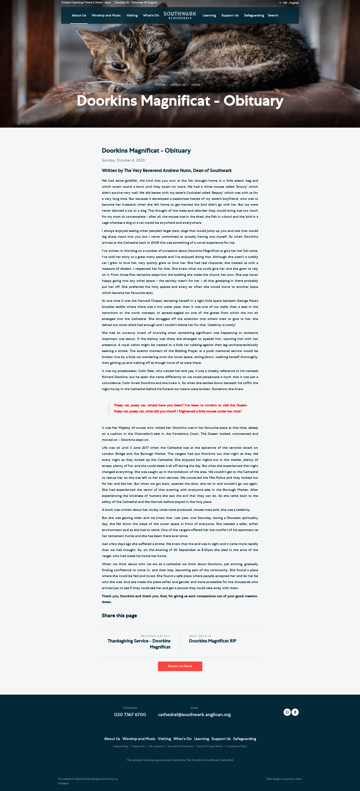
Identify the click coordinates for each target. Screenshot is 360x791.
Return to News (180, 666)
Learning (209, 15)
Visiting (132, 15)
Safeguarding (254, 15)
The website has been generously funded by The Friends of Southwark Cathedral (180, 760)
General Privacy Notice (210, 746)
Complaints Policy (237, 746)
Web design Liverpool (278, 779)
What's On (151, 15)
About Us (79, 15)
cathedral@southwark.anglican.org (194, 714)
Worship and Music (106, 15)
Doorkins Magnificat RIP (212, 641)
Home (160, 84)
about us (178, 84)
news (195, 84)
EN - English (291, 2)
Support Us (230, 15)
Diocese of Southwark (181, 746)
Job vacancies (156, 746)
